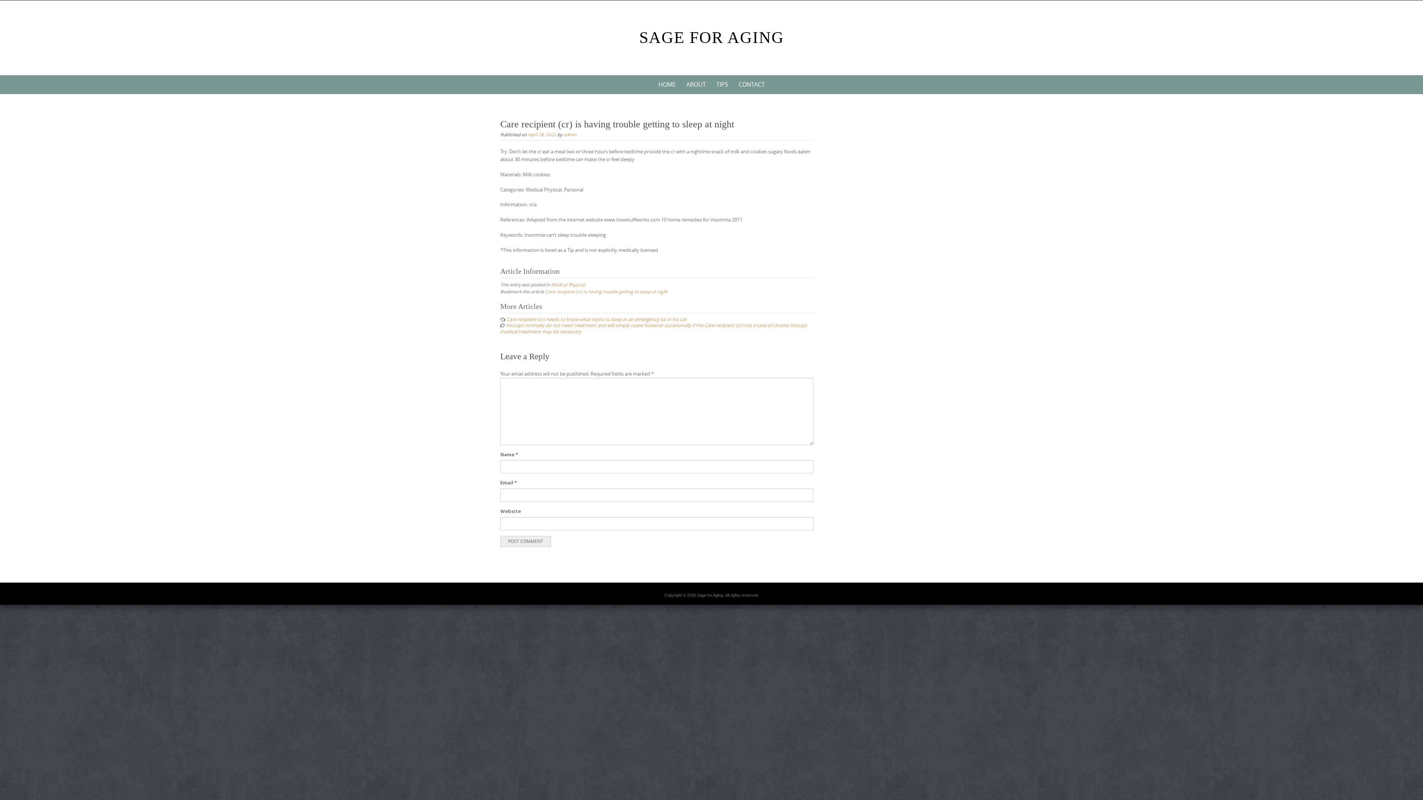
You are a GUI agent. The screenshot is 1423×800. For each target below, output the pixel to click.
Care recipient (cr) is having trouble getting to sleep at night (606, 291)
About (696, 84)
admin (569, 134)
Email (508, 482)
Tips (722, 84)
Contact (752, 84)
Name (509, 454)
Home (667, 84)
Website (510, 511)
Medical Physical (568, 284)
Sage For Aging (711, 38)
